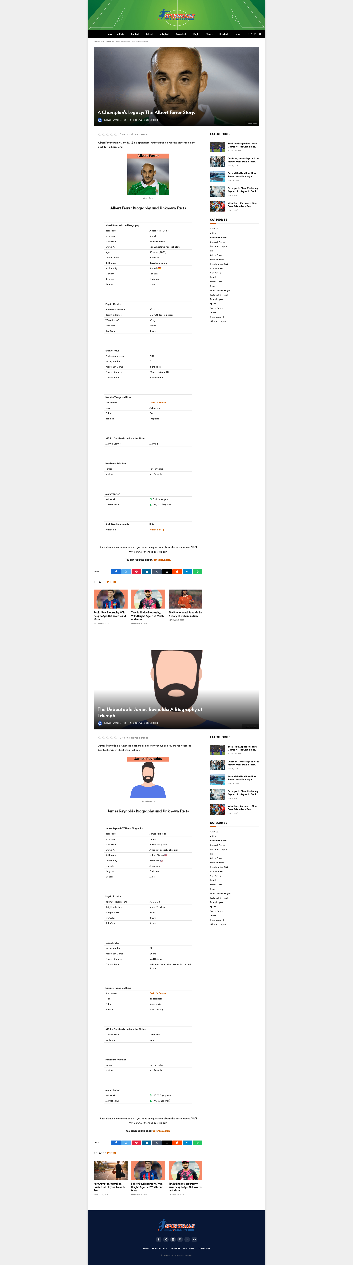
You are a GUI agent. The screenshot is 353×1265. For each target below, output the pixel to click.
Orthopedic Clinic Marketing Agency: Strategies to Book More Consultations (243, 189)
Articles (213, 233)
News (237, 33)
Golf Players (215, 272)
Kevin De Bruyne (157, 402)
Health (213, 277)
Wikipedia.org (156, 529)
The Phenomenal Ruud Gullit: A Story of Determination (185, 614)
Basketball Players (218, 246)
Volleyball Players (218, 321)
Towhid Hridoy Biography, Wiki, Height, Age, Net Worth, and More (147, 616)
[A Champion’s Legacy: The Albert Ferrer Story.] (176, 86)
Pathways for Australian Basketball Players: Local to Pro (109, 1187)
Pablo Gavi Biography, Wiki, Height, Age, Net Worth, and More (110, 616)
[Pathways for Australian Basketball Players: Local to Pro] (111, 1170)
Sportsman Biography (102, 41)
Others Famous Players (220, 290)
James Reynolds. (161, 559)
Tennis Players (216, 308)
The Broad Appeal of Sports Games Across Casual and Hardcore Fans (242, 145)
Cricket (149, 33)
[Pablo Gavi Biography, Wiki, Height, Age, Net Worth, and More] (111, 599)
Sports (213, 303)
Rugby (196, 33)
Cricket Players (217, 255)
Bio (211, 250)
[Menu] (93, 34)
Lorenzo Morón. (161, 1130)
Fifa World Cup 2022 (219, 264)
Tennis (209, 33)
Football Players (217, 268)
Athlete (120, 33)
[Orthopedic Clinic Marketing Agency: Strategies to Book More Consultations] (217, 191)
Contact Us (204, 1248)
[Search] (260, 34)
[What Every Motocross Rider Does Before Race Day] (217, 206)
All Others (214, 228)
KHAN (108, 120)
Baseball (224, 33)
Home (109, 33)
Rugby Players (216, 299)
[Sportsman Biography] (176, 15)
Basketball (181, 33)
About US (175, 1248)
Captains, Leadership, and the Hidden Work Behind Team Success (243, 160)
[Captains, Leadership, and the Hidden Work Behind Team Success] (217, 161)
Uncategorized (217, 316)
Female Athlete (217, 259)
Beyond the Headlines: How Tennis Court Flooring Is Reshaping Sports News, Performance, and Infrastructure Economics (242, 175)
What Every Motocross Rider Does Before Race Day (242, 204)
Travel (213, 312)
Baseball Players (217, 242)
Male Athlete (216, 281)
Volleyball (164, 33)
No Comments (138, 120)
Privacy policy (159, 1248)
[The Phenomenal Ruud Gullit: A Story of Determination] (185, 599)
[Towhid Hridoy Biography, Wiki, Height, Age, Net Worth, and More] (148, 599)
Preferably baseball (219, 294)
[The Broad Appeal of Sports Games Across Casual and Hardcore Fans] (217, 147)
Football (135, 33)
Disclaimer (188, 1248)
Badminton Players (218, 237)
